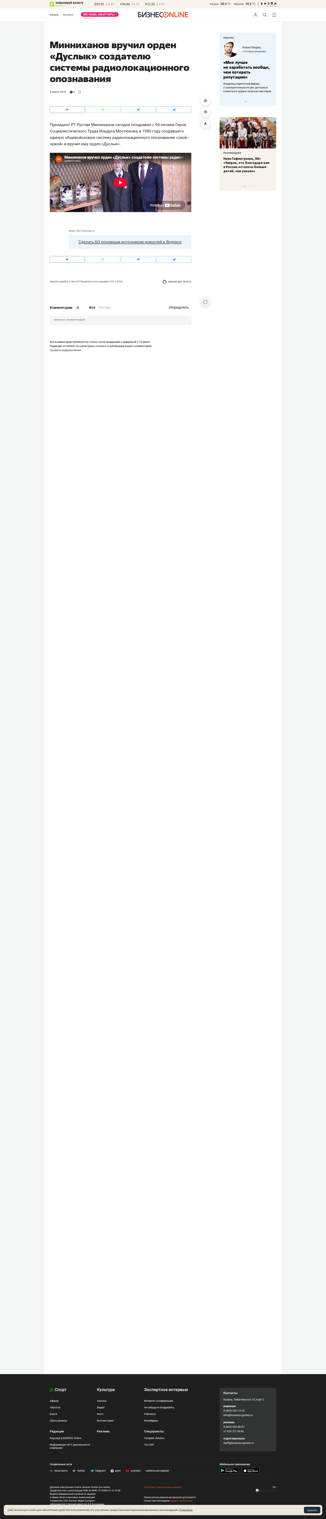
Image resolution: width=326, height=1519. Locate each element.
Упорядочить (179, 307)
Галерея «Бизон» (154, 1438)
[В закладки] (205, 112)
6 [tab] (248, 186)
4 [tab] (244, 186)
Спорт (60, 1389)
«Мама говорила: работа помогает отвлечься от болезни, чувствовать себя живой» (247, 70)
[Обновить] (205, 302)
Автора (104, 307)
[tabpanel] (247, 67)
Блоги (53, 1414)
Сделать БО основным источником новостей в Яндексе (129, 242)
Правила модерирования (65, 350)
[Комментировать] (205, 101)
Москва (239, 3)
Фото (100, 1414)
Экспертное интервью (166, 1389)
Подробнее (186, 1509)
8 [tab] (252, 186)
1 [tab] (245, 101)
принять (312, 1510)
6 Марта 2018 (58, 91)
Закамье (68, 14)
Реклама (103, 1431)
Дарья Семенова (253, 47)
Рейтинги (150, 1414)
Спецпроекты (154, 1431)
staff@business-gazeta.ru (238, 1442)
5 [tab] (246, 186)
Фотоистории (105, 1420)
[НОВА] (100, 15)
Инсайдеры (151, 1420)
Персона (55, 1407)
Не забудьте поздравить (159, 1407)
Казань (214, 3)
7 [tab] (250, 186)
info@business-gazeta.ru (238, 1415)
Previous (225, 101)
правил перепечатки (181, 1500)
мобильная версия (157, 1470)
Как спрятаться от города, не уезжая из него (245, 161)
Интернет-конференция (158, 1400)
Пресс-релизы (58, 1420)
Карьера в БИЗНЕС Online (65, 1438)
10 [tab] (255, 186)
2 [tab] (247, 101)
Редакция (57, 1431)
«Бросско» (248, 51)
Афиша (54, 1400)
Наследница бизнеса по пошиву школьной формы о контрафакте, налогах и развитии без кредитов (244, 87)
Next (272, 101)
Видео (101, 1407)
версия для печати (179, 281)
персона (228, 37)
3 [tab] (249, 101)
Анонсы (102, 1400)
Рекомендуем (232, 152)
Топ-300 (149, 1444)
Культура (106, 1389)
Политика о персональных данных (162, 1487)
